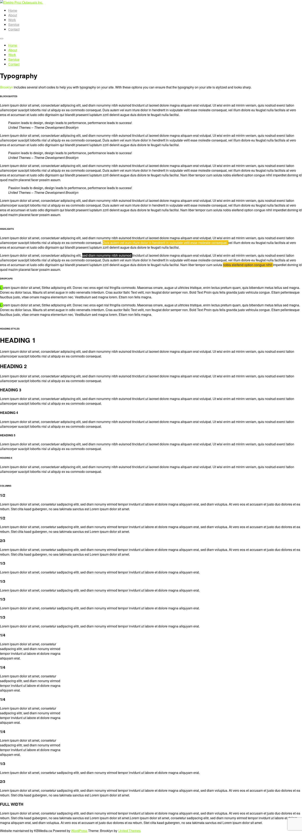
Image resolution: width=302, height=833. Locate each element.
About (12, 15)
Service (13, 24)
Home (12, 10)
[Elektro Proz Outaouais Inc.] (21, 2)
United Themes (129, 830)
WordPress (79, 830)
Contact (14, 29)
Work (12, 19)
